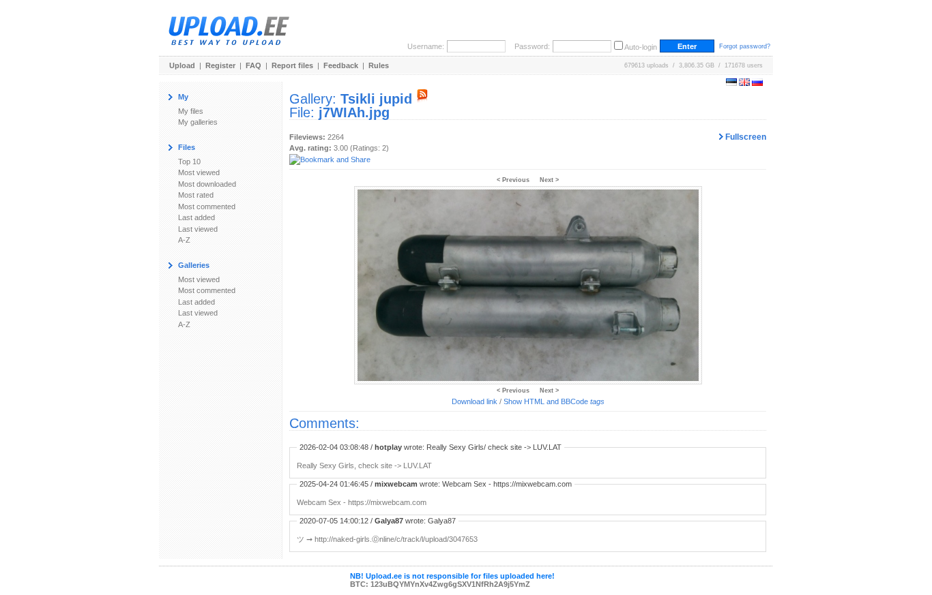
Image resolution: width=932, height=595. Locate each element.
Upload (182, 65)
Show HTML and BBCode (554, 401)
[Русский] (757, 83)
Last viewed (198, 229)
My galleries (198, 122)
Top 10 (189, 161)
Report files (292, 65)
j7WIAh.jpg (354, 112)
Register (220, 65)
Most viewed (199, 172)
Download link (474, 401)
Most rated (196, 195)
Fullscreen (744, 137)
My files (190, 111)
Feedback (340, 65)
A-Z (184, 240)
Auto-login (640, 47)
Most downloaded (207, 184)
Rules (378, 65)
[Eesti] (731, 83)
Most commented (206, 206)
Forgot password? (744, 46)
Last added (196, 217)
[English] (744, 83)
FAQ (253, 65)
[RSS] (422, 98)
